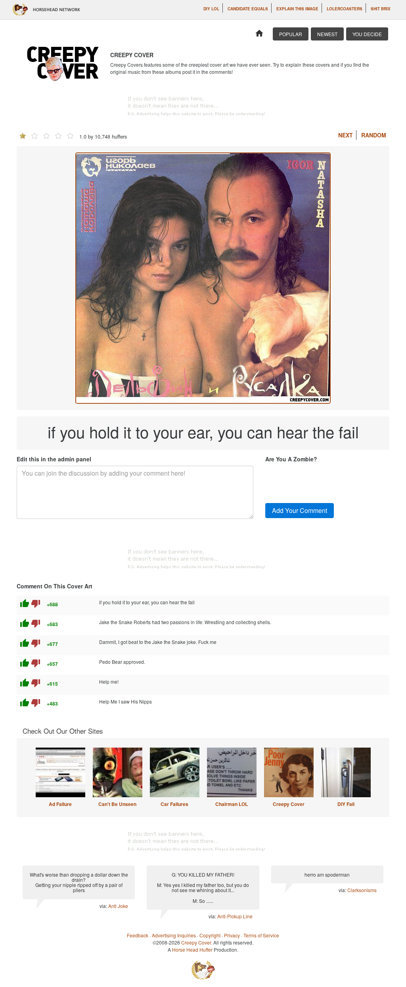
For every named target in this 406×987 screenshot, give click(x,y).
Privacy (232, 935)
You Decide (367, 34)
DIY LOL (211, 9)
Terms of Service (261, 935)
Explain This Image (297, 9)
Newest (327, 34)
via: (104, 905)
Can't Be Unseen (117, 804)
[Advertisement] (203, 106)
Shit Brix (381, 9)
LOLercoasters (344, 9)
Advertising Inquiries (174, 935)
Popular (290, 34)
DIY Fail (345, 804)
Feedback (137, 935)
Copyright (209, 935)
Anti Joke (118, 905)
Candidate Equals (248, 9)
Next (345, 135)
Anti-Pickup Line (235, 916)
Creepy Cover (288, 804)
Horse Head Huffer (192, 949)
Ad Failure (60, 804)
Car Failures (174, 804)
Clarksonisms (362, 890)
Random (373, 135)
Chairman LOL (231, 804)
